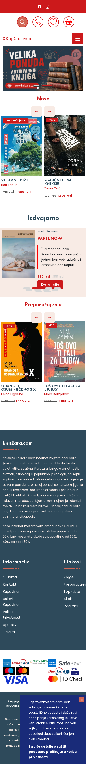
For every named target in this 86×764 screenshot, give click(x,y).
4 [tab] (57, 288)
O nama (10, 577)
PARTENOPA (50, 239)
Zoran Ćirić (52, 188)
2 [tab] (47, 86)
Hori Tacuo (9, 185)
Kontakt (10, 584)
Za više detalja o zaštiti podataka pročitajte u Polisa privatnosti (53, 751)
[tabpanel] (43, 68)
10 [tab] (47, 291)
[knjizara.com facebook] (39, 6)
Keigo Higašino (12, 394)
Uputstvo (11, 624)
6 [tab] (37, 290)
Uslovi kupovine (11, 601)
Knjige (69, 577)
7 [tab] (46, 290)
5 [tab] (28, 290)
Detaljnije (50, 284)
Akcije (69, 598)
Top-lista (72, 591)
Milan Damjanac (56, 394)
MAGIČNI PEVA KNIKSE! (57, 182)
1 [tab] (36, 86)
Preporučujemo (43, 304)
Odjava (9, 632)
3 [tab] (48, 288)
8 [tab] (55, 290)
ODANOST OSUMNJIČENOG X (18, 387)
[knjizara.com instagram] (47, 6)
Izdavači (71, 606)
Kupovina (11, 591)
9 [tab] (38, 291)
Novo (43, 99)
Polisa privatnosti (12, 614)
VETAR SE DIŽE (15, 180)
